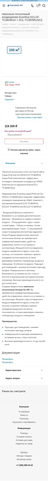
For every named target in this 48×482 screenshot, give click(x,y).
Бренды (24, 452)
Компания (24, 407)
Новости (24, 415)
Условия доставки (24, 440)
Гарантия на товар (24, 443)
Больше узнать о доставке (29, 117)
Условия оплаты (24, 437)
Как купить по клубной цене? (18, 131)
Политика (24, 418)
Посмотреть (7, 359)
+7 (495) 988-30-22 (24, 465)
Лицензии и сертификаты (24, 422)
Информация (24, 428)
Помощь (24, 433)
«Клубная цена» (24, 459)
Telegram (25, 473)
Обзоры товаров (24, 456)
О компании (24, 411)
